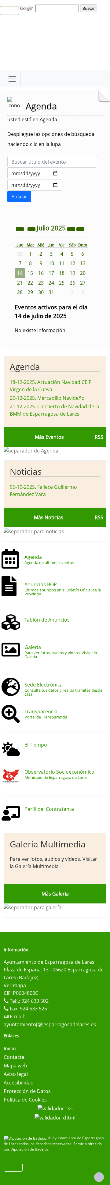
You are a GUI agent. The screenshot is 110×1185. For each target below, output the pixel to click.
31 (51, 292)
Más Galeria (55, 893)
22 (30, 282)
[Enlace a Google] (27, 8)
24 (51, 282)
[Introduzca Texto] (52, 162)
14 (20, 273)
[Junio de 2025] (32, 228)
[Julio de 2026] (71, 228)
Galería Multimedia (48, 844)
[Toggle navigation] (12, 79)
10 (51, 263)
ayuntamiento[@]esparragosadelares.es (50, 1024)
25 (61, 282)
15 (30, 273)
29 (30, 292)
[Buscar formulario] (19, 196)
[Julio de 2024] (20, 228)
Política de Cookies (25, 1099)
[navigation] (58, 8)
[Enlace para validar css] (55, 1108)
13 (83, 263)
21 (20, 282)
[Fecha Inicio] (34, 173)
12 (72, 263)
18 (61, 273)
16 (41, 273)
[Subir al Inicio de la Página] (99, 1177)
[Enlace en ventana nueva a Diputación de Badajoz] (26, 1138)
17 (51, 273)
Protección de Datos (27, 1091)
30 (41, 292)
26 (72, 282)
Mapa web (15, 1065)
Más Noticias (48, 517)
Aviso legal (16, 1074)
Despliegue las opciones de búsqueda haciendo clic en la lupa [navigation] (50, 139)
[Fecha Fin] (34, 185)
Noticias (26, 471)
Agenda (25, 366)
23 (41, 282)
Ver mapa (15, 985)
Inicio (10, 1048)
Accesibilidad (19, 1082)
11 (61, 263)
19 (72, 273)
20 (83, 273)
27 (83, 282)
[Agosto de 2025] (80, 228)
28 (20, 292)
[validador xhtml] (55, 1117)
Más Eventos (49, 437)
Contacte (14, 1057)
